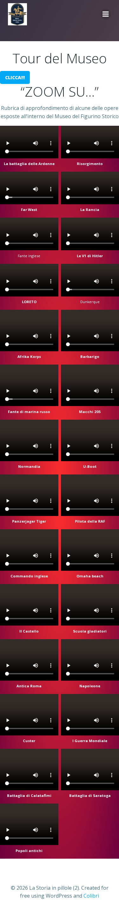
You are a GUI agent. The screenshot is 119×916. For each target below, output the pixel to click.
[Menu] (105, 14)
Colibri (91, 895)
